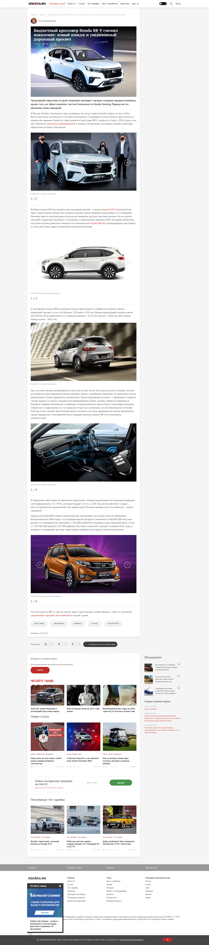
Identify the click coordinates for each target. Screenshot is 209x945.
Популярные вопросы (76, 897)
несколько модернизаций (61, 123)
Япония (148, 894)
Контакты (110, 867)
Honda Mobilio (98, 223)
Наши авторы (151, 867)
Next (127, 163)
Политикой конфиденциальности (131, 940)
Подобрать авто (57, 3)
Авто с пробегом (110, 3)
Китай (148, 884)
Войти (40, 670)
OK (167, 940)
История (109, 887)
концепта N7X (108, 209)
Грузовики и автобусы (76, 894)
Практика (124, 3)
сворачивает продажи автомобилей (51, 615)
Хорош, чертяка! (150, 709)
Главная (33, 15)
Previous (40, 163)
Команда (32, 867)
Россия (148, 881)
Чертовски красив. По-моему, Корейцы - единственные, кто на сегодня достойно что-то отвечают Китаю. (161, 730)
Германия (149, 891)
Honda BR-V (113, 623)
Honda (94, 623)
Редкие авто (111, 897)
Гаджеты (110, 894)
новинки (77, 623)
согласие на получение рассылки (51, 788)
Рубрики (71, 878)
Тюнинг (109, 884)
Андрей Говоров (50, 21)
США (147, 887)
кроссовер (39, 623)
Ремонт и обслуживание (116, 891)
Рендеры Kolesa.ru (114, 901)
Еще (134, 3)
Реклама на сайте (74, 867)
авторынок (59, 623)
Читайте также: (42, 680)
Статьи (81, 3)
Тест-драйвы (93, 3)
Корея (148, 897)
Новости (71, 3)
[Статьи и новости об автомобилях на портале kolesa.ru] (37, 3)
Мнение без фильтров (76, 901)
